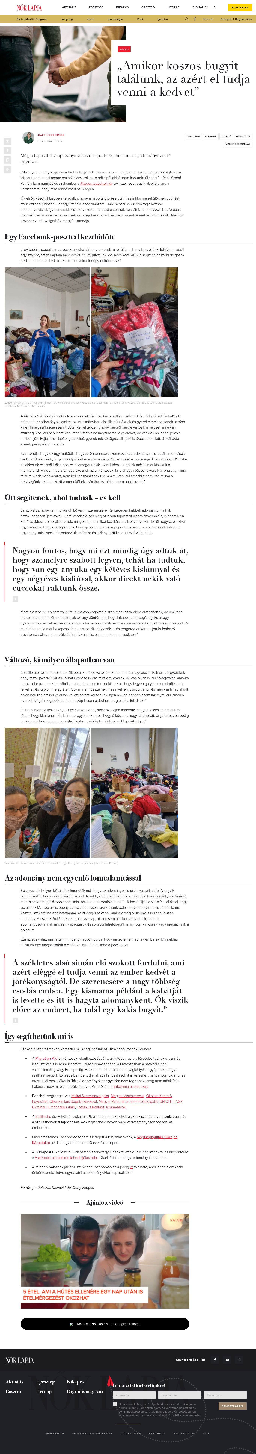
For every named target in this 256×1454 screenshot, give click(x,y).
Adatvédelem (131, 1433)
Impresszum (55, 1433)
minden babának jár (238, 144)
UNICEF (165, 1101)
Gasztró (148, 7)
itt (131, 1167)
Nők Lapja (29, 7)
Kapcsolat (157, 1433)
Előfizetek (240, 7)
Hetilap (174, 7)
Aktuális (69, 7)
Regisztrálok (243, 19)
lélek (140, 19)
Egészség (96, 7)
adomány (210, 136)
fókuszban (193, 136)
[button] (215, 7)
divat (90, 19)
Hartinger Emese (51, 135)
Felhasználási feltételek (92, 1433)
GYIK (206, 1433)
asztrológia (115, 19)
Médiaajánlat (184, 1433)
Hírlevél (208, 19)
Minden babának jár (96, 183)
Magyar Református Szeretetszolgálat (128, 1101)
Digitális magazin (206, 7)
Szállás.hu (43, 1116)
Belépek (226, 19)
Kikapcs (122, 7)
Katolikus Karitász (90, 1107)
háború (226, 136)
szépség (67, 19)
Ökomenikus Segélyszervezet (73, 1101)
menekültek (243, 136)
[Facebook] (195, 19)
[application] (105, 1261)
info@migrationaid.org (131, 1086)
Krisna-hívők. (116, 1107)
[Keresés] (187, 19)
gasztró (163, 19)
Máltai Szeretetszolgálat (90, 1096)
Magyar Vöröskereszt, (128, 1096)
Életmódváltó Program (32, 19)
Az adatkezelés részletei (184, 1415)
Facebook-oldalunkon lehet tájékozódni (66, 1158)
